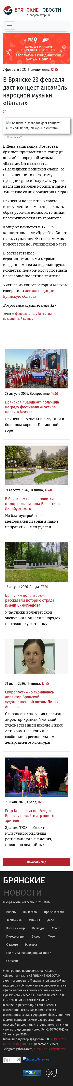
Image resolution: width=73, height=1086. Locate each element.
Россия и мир (15, 928)
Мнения (34, 920)
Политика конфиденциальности (28, 953)
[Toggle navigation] (9, 25)
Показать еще (36, 862)
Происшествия (54, 912)
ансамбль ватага (40, 314)
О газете (12, 945)
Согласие (12, 961)
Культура (38, 928)
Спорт (56, 928)
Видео (36, 936)
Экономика (14, 920)
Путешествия (15, 936)
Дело (50, 920)
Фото (51, 936)
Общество (30, 912)
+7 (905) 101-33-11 (22, 1044)
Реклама (31, 945)
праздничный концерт (19, 319)
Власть (11, 912)
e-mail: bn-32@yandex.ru (50, 1049)
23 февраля (20, 314)
